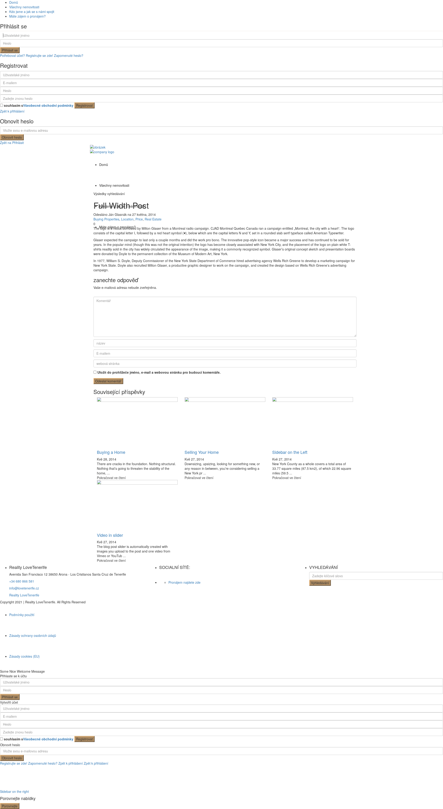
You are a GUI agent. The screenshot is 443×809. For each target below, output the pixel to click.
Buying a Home (111, 452)
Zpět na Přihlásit (12, 142)
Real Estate (153, 219)
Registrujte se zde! (13, 763)
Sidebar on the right (14, 791)
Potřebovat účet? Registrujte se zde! (26, 55)
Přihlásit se (10, 50)
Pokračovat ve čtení (111, 477)
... (108, 473)
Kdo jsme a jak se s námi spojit (31, 11)
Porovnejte (10, 806)
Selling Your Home (202, 452)
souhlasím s (38, 105)
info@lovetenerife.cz (24, 588)
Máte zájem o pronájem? (27, 16)
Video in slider (110, 535)
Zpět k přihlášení (12, 111)
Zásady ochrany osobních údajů (32, 635)
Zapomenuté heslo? (68, 55)
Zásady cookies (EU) (24, 656)
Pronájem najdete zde (184, 582)
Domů (13, 2)
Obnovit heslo (12, 137)
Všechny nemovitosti (24, 7)
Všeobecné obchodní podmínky (48, 105)
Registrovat (84, 105)
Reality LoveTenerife (24, 595)
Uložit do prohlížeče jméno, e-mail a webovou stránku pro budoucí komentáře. (159, 372)
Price (139, 219)
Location (127, 219)
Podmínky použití (21, 614)
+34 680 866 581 (21, 581)
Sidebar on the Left (289, 452)
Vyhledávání (320, 582)
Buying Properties (106, 219)
